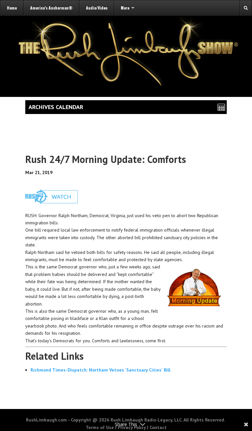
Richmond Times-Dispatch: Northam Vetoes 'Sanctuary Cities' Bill (100, 370)
